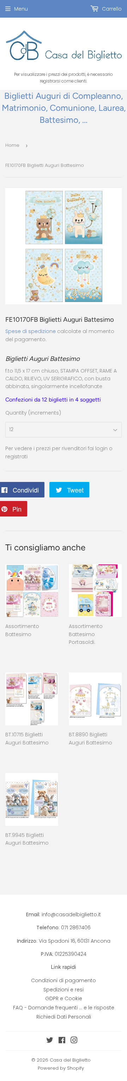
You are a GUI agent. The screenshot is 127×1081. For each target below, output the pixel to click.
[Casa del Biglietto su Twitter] (49, 1041)
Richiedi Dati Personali (63, 1016)
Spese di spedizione (30, 331)
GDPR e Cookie (63, 998)
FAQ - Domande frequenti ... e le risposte (63, 1007)
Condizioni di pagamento (63, 980)
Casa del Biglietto (70, 1060)
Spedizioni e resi (63, 989)
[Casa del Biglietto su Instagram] (74, 1041)
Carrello (111, 8)
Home (12, 145)
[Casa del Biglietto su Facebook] (62, 1041)
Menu (21, 8)
